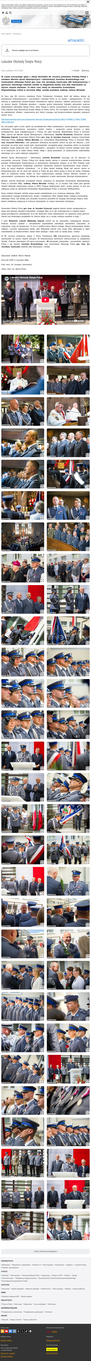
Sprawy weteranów (30, 1319)
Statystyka (5, 1285)
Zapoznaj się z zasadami (8, 1353)
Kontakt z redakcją (6, 1340)
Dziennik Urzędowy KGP (10, 1296)
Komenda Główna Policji (30, 1275)
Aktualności (17, 34)
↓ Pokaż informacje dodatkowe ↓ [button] (45, 1251)
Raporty (68, 1289)
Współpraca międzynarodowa (26, 1278)
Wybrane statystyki (32, 1289)
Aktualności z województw (21, 1265)
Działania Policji (7, 1261)
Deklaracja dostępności (53, 1340)
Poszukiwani (59, 1265)
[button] (87, 13)
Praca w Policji (6, 1300)
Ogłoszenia (28, 1304)
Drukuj (86, 71)
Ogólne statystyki (18, 1289)
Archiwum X (37, 1265)
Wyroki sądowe (26, 1296)
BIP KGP (54, 1331)
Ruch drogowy (48, 1265)
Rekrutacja (52, 1304)
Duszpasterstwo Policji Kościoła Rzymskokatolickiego (57, 1278)
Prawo (3, 1292)
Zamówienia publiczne (9, 1308)
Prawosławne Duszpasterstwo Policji (14, 1281)
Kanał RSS (2, 1331)
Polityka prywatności (7, 1356)
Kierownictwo (15, 1275)
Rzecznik (5, 1319)
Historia (67, 1275)
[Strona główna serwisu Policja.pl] (3, 12)
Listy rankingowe (40, 1304)
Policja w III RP (57, 1275)
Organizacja (46, 1275)
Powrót (76, 71)
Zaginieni (69, 1265)
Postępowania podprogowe (33, 1312)
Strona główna (6, 34)
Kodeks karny (46, 1289)
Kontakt (4, 1315)
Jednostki (5, 1275)
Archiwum (49, 1312)
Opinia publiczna (79, 1289)
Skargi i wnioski (16, 1319)
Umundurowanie (8, 1278)
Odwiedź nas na (6, 1331)
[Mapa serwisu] (6, 12)
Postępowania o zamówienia (12, 1312)
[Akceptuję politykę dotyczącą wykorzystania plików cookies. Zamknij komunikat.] (88, 2)
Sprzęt (74, 1275)
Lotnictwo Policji (80, 1265)
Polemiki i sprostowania (10, 1267)
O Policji (4, 1271)
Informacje (5, 1289)
